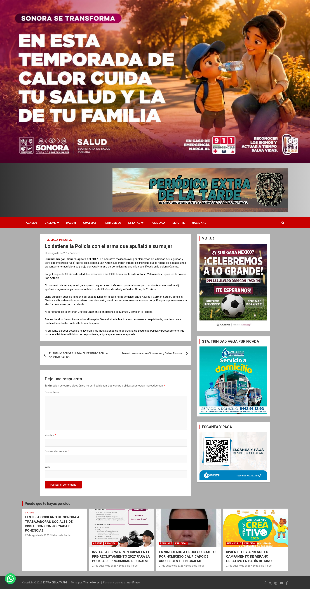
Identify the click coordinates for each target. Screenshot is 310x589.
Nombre (50, 435)
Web (47, 467)
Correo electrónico (57, 451)
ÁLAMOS (31, 222)
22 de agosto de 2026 (37, 535)
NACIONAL (199, 222)
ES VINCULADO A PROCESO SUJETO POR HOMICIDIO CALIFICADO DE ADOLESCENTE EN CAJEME (187, 556)
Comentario (52, 392)
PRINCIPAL (65, 239)
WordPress (133, 582)
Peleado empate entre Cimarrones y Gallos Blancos (152, 353)
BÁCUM (71, 222)
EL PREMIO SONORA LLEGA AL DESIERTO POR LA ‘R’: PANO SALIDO (78, 355)
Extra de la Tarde (61, 535)
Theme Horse (91, 582)
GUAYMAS (90, 222)
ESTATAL (134, 222)
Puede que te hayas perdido (48, 503)
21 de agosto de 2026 (104, 565)
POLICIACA (158, 222)
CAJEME (50, 222)
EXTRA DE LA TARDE (55, 582)
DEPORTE (178, 222)
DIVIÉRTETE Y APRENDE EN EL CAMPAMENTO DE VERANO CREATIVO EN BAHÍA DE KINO (249, 556)
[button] (10, 578)
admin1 (75, 253)
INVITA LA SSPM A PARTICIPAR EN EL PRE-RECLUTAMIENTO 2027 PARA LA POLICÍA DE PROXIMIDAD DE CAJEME (121, 556)
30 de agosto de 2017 (57, 253)
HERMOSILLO (112, 222)
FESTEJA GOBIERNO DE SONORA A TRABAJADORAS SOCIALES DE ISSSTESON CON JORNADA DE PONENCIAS (52, 523)
